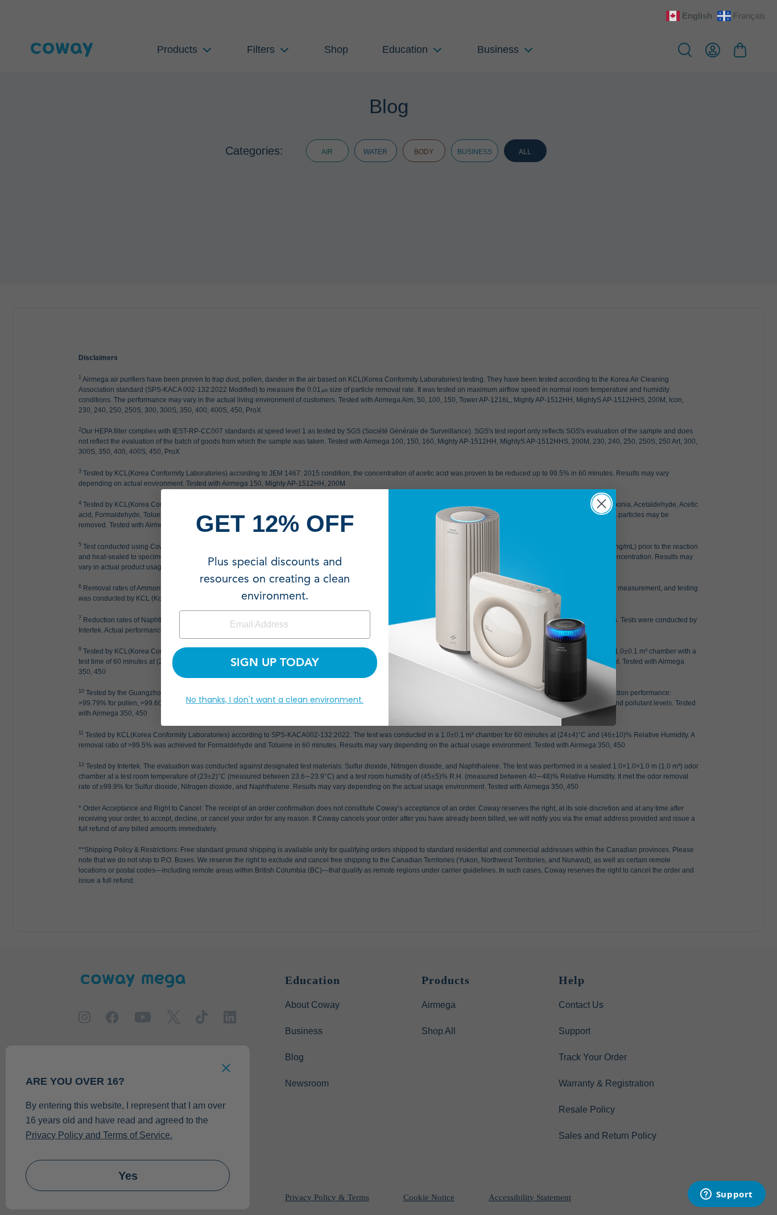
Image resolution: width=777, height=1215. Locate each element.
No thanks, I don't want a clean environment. (274, 699)
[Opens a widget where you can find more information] (726, 1195)
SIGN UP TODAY (274, 662)
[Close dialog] (601, 504)
